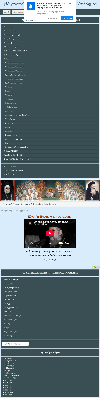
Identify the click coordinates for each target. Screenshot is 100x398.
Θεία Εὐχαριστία (10, 107)
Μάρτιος (8, 373)
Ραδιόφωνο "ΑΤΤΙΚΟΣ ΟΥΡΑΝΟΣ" (16, 51)
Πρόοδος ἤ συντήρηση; (13, 139)
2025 (6, 380)
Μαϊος (7, 368)
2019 (5, 395)
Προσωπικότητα (10, 31)
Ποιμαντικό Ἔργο (10, 320)
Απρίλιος (8, 370)
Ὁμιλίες (7, 324)
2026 (6, 358)
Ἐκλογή (7, 304)
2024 (6, 382)
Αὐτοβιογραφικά (10, 292)
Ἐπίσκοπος (8, 95)
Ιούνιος (8, 366)
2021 (5, 390)
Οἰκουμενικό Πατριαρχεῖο (14, 79)
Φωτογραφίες (9, 43)
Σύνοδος (7, 91)
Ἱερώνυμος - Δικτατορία (13, 316)
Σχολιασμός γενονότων (13, 83)
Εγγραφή (67, 18)
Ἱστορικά (7, 312)
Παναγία (8, 131)
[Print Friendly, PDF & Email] (96, 267)
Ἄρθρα (6, 59)
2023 (6, 385)
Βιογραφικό (8, 27)
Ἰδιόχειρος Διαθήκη (11, 288)
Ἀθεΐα (6, 143)
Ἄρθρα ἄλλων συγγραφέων (13, 170)
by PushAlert (31, 20)
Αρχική (6, 12)
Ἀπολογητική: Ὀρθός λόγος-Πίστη (16, 147)
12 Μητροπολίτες (10, 166)
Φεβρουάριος (10, 375)
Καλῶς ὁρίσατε (18, 12)
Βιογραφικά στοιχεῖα (11, 280)
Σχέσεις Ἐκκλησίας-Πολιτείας (15, 75)
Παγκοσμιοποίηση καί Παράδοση (16, 115)
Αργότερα (52, 18)
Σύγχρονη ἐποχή (10, 135)
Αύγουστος (9, 361)
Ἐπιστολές (8, 336)
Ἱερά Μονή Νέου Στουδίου (14, 155)
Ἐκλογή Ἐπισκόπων (11, 308)
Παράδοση (8, 111)
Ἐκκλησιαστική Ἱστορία (13, 71)
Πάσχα (7, 127)
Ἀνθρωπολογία (10, 103)
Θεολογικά (8, 99)
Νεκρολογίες (9, 39)
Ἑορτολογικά (9, 119)
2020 (6, 392)
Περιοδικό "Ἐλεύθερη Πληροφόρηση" (17, 159)
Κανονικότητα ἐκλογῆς (12, 35)
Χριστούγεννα (9, 123)
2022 (6, 387)
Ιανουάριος (9, 378)
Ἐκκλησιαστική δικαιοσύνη (14, 67)
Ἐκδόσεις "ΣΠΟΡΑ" (11, 151)
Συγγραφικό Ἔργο (10, 332)
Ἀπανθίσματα (9, 174)
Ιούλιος (8, 363)
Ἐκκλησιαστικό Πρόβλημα (14, 63)
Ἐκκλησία (8, 87)
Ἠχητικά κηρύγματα (11, 47)
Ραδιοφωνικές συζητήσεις (13, 55)
